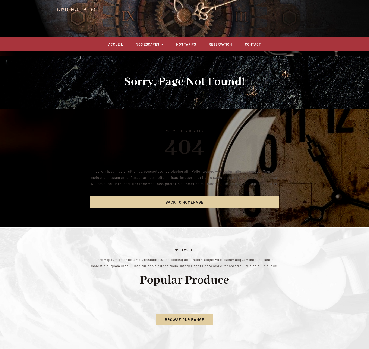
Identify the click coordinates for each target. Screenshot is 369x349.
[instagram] (93, 9)
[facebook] (85, 9)
